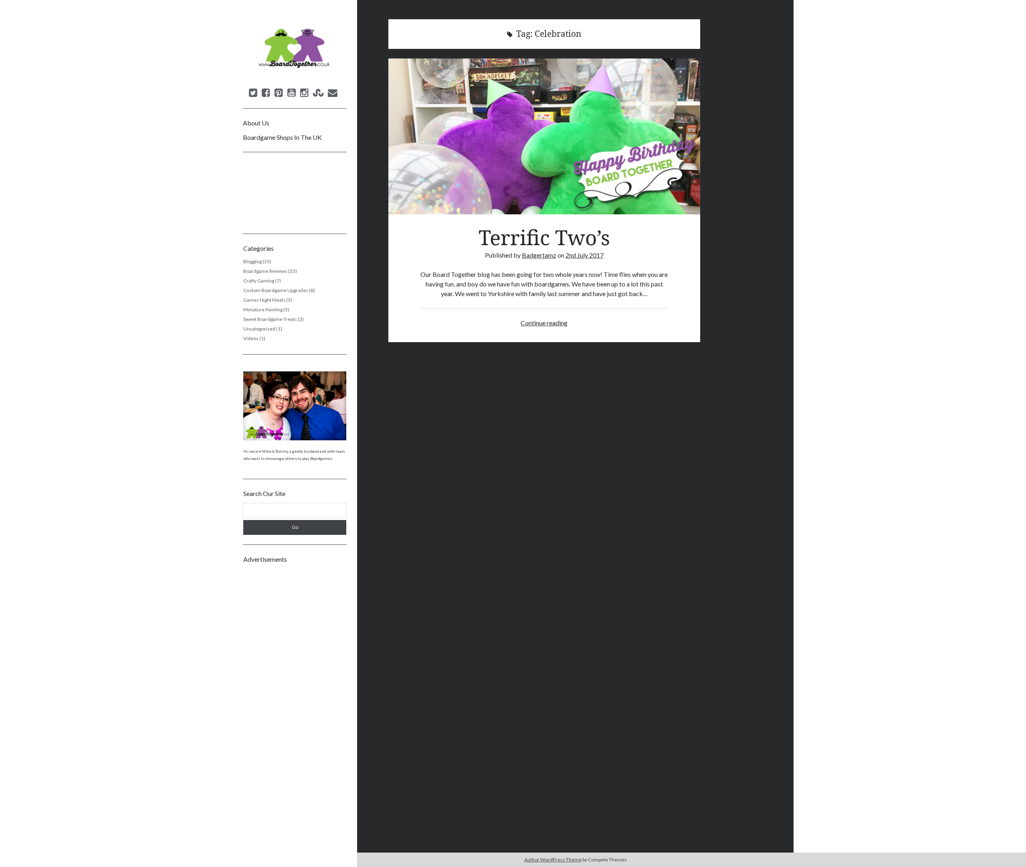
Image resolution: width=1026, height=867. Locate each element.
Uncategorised (259, 329)
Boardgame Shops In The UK (282, 137)
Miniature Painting (263, 309)
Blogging (252, 261)
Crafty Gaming (258, 281)
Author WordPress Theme (553, 860)
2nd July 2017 (585, 255)
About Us (256, 123)
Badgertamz (539, 255)
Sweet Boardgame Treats (270, 319)
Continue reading (544, 323)
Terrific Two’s (544, 136)
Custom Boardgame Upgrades (275, 290)
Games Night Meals (264, 300)
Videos (251, 338)
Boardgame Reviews (265, 271)
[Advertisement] (294, 689)
